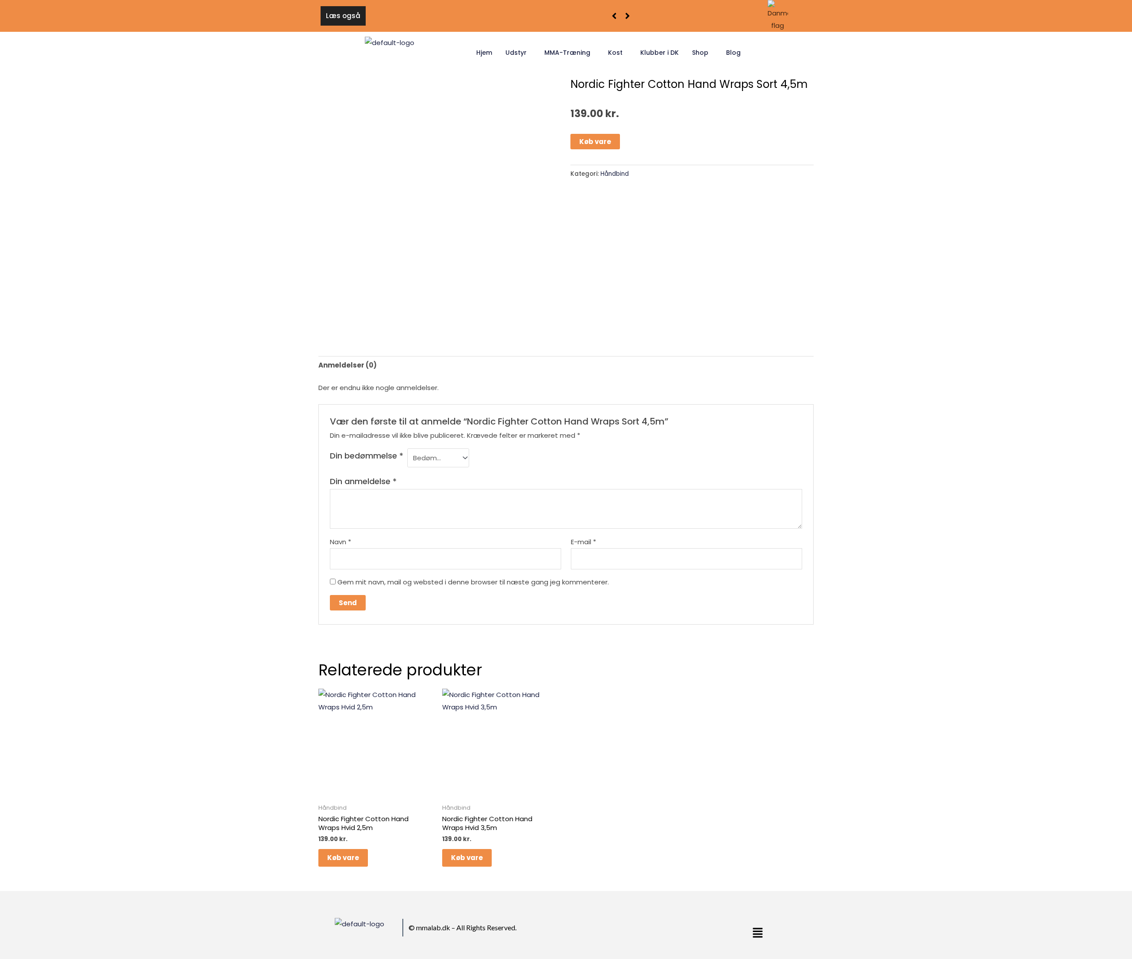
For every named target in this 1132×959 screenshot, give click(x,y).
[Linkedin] (666, 929)
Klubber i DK (659, 52)
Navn (340, 541)
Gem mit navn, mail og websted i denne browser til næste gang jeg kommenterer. (473, 582)
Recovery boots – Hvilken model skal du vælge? (452, 15)
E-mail (583, 541)
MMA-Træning (567, 52)
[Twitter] (645, 929)
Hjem (484, 52)
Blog (733, 52)
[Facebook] (635, 929)
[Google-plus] (656, 929)
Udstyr (516, 52)
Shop (700, 52)
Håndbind (614, 174)
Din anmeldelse (363, 481)
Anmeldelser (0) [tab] (347, 365)
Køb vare (595, 141)
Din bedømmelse (366, 455)
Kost (615, 52)
